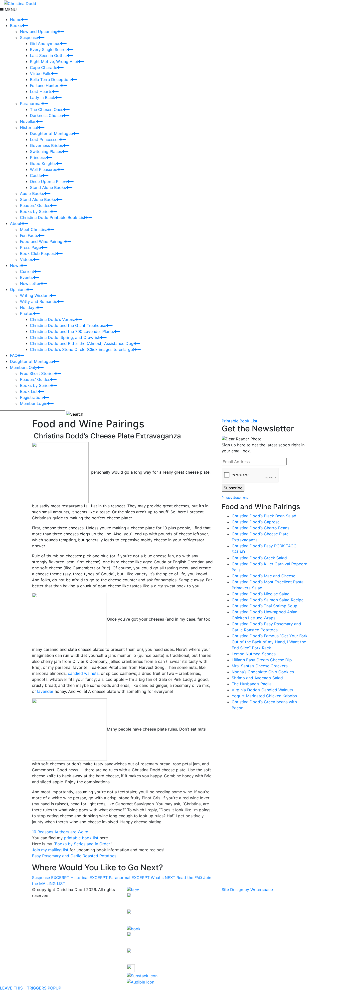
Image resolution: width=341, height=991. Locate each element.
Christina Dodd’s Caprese (256, 521)
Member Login (33, 403)
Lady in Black (42, 97)
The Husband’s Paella (252, 683)
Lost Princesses (44, 139)
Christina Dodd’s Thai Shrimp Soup (264, 605)
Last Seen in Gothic (48, 55)
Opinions (18, 289)
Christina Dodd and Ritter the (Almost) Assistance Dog (82, 343)
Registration (31, 397)
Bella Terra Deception (50, 79)
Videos (26, 259)
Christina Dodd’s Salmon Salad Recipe (268, 599)
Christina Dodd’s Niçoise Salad (261, 593)
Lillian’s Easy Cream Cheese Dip (262, 659)
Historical (29, 127)
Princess (38, 157)
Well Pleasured (43, 169)
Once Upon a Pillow (48, 181)
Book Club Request (38, 253)
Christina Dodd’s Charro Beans (260, 527)
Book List (29, 391)
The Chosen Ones (46, 109)
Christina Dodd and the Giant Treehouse (68, 325)
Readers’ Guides (35, 205)
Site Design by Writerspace (247, 889)
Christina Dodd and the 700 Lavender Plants (72, 331)
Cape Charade (43, 67)
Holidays (28, 307)
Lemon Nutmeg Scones (254, 653)
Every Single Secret (48, 49)
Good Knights (43, 163)
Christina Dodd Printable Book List (52, 217)
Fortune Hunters (45, 85)
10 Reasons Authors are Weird (60, 831)
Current (27, 271)
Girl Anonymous (45, 43)
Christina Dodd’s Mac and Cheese (263, 575)
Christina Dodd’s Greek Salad (259, 557)
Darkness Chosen (46, 115)
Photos (26, 313)
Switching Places (46, 151)
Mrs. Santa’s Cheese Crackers (260, 665)
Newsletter (30, 283)
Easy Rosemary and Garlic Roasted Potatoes (74, 855)
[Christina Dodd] (20, 2)
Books (16, 25)
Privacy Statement (235, 497)
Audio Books (32, 193)
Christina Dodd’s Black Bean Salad (264, 515)
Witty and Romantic (38, 301)
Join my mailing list (50, 849)
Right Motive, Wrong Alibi (54, 61)
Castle (36, 175)
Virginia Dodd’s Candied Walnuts (262, 689)
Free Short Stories (37, 373)
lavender (45, 691)
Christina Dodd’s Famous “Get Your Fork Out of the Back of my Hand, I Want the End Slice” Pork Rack (270, 641)
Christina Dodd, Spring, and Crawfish (65, 337)
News (15, 265)
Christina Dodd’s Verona (52, 319)
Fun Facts (29, 235)
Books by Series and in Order (82, 843)
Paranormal (30, 103)
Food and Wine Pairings (42, 241)
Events (26, 277)
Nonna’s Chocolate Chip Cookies (263, 671)
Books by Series (35, 211)
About (15, 223)
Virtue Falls (40, 73)
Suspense (29, 37)
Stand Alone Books (48, 187)
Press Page (30, 247)
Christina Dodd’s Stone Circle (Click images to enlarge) (82, 349)
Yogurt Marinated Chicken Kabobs (264, 695)
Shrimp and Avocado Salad (257, 677)
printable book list (81, 837)
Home (15, 19)
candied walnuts (83, 673)
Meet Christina (33, 229)
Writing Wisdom (35, 295)
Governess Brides (46, 145)
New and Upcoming (38, 31)
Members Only (23, 367)
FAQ (13, 355)
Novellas (28, 121)
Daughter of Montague (51, 133)
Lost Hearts (41, 91)
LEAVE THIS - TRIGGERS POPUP (30, 988)
